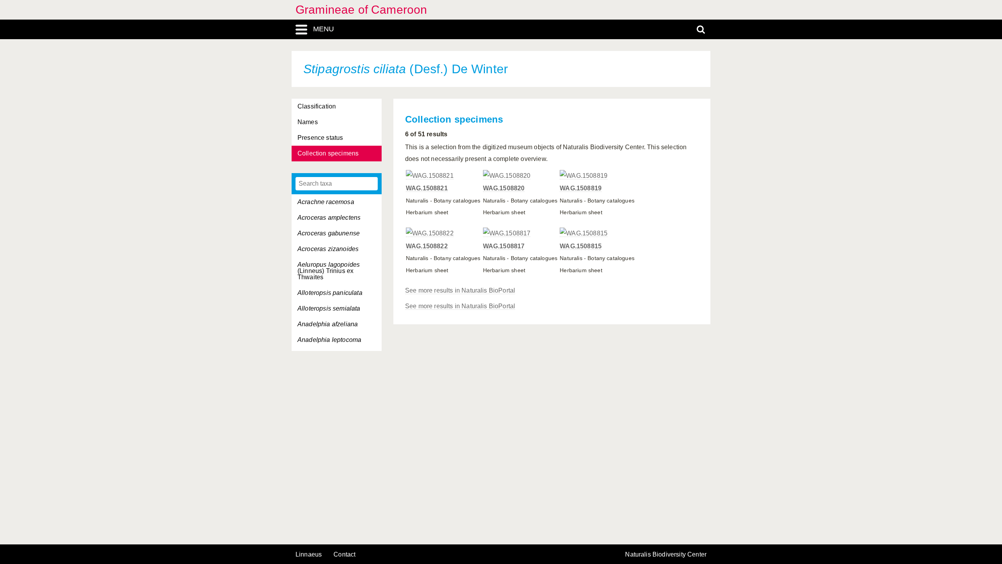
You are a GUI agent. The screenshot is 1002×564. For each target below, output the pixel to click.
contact (344, 554)
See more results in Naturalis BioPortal (460, 290)
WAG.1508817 (504, 246)
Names (307, 122)
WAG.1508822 (427, 246)
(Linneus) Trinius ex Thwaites (328, 270)
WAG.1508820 (504, 188)
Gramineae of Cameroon (361, 9)
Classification (316, 106)
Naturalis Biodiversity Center (665, 554)
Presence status (320, 137)
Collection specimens (328, 153)
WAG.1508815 (581, 246)
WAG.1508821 (427, 188)
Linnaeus (309, 554)
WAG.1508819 (581, 188)
